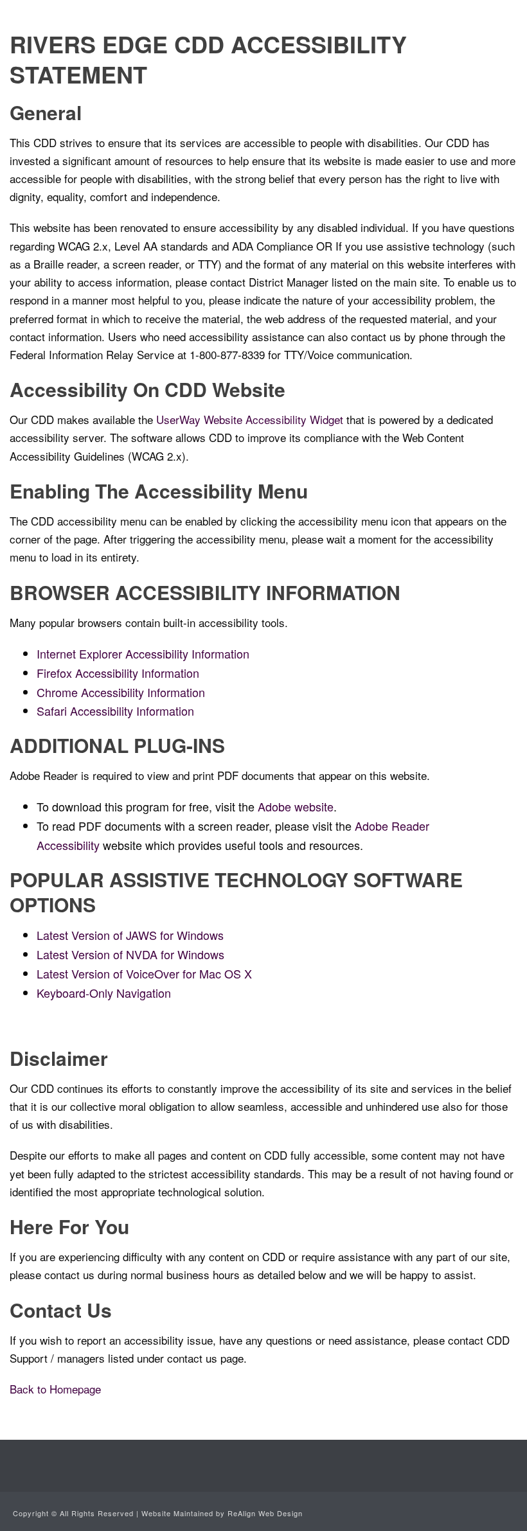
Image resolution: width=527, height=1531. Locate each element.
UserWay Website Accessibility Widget (249, 419)
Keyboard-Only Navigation (104, 992)
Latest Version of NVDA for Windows (130, 954)
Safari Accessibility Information (115, 710)
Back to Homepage (55, 1389)
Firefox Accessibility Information (118, 672)
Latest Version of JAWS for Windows (130, 934)
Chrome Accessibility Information (121, 692)
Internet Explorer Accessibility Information (143, 653)
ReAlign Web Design (265, 1513)
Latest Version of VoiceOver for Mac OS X (144, 973)
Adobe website (296, 806)
